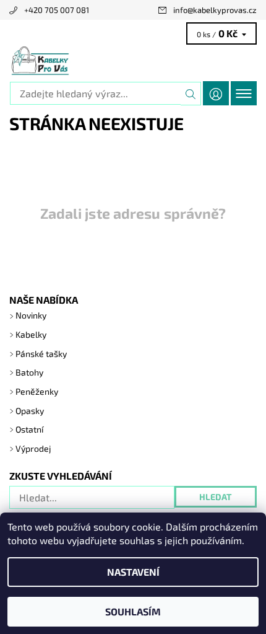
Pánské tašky (41, 353)
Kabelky (30, 334)
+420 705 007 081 (56, 10)
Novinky (30, 315)
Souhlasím (133, 611)
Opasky (29, 410)
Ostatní (29, 429)
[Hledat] (191, 93)
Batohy (29, 372)
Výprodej (33, 448)
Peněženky (36, 391)
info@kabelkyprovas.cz (215, 10)
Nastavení (133, 572)
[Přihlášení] (216, 93)
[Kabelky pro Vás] (133, 61)
